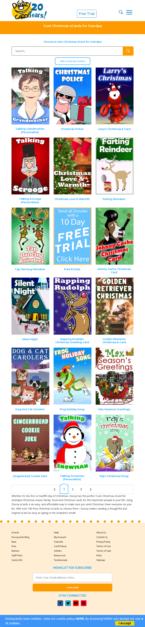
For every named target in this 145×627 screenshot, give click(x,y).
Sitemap (100, 560)
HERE (80, 618)
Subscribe (72, 587)
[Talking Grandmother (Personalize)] (31, 96)
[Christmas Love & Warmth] (72, 166)
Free (13, 546)
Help (56, 532)
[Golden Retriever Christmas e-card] (115, 306)
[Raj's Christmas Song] (115, 443)
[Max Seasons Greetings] (115, 376)
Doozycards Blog (20, 537)
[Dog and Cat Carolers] (31, 376)
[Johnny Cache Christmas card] (115, 236)
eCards (15, 532)
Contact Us (102, 537)
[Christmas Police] (72, 96)
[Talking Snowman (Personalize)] (72, 443)
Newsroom (60, 555)
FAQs (99, 555)
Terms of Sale (103, 550)
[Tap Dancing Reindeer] (31, 236)
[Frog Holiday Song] (72, 376)
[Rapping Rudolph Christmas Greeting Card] (72, 306)
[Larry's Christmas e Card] (115, 96)
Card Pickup (60, 546)
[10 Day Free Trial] (72, 236)
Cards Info (16, 560)
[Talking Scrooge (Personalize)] (31, 166)
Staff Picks (16, 555)
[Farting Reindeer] (115, 166)
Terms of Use (103, 546)
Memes (15, 550)
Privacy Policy (103, 541)
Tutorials (58, 541)
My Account (60, 537)
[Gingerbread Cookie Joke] (31, 443)
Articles (58, 550)
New (13, 541)
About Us (101, 532)
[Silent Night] (31, 306)
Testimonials (60, 560)
